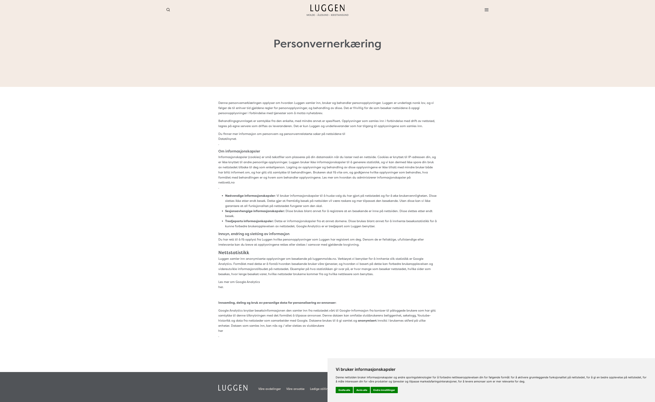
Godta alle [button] (344, 390)
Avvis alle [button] (361, 390)
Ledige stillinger (321, 389)
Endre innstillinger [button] (384, 390)
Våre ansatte (295, 389)
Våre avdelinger (269, 389)
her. (221, 287)
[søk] (168, 10)
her (220, 331)
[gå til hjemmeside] (327, 8)
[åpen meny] (487, 10)
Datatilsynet (227, 139)
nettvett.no (226, 182)
